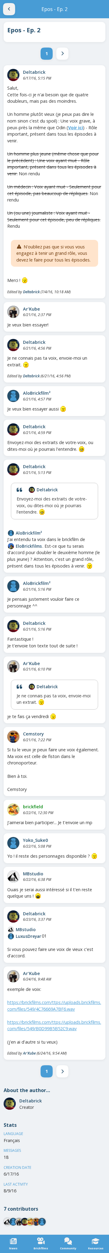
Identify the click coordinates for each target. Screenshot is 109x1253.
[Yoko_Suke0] (13, 843)
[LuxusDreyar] (11, 936)
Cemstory (33, 734)
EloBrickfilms (29, 546)
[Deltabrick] (13, 75)
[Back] (9, 9)
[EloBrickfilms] (11, 546)
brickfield (33, 807)
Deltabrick (34, 72)
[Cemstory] (13, 737)
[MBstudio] (13, 876)
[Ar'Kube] (13, 312)
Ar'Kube (31, 309)
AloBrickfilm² (37, 393)
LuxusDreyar (28, 936)
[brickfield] (13, 809)
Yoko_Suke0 (35, 840)
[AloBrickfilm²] (13, 396)
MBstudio (33, 874)
